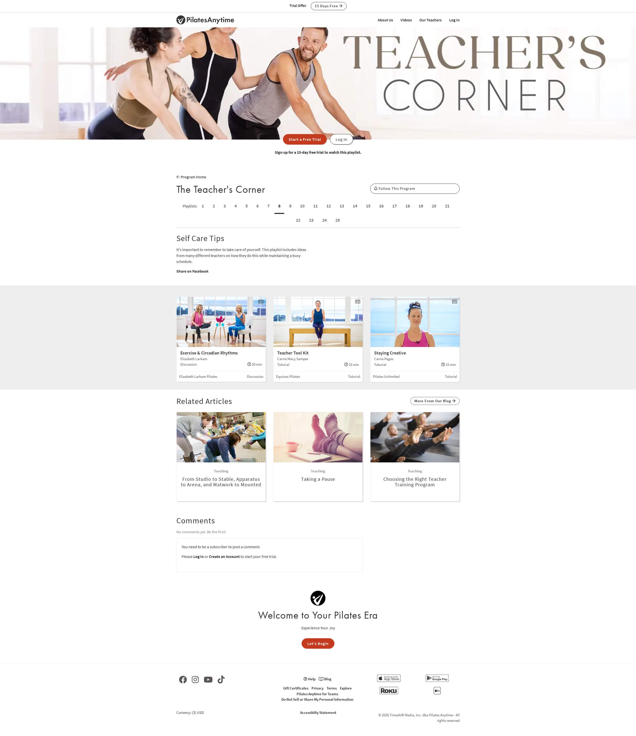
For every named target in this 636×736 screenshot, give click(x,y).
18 (407, 206)
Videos (406, 19)
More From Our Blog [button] (433, 400)
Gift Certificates (295, 688)
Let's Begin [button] (318, 643)
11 (315, 206)
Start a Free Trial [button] (305, 139)
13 (342, 206)
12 (328, 206)
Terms (332, 688)
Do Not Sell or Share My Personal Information (317, 699)
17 (394, 206)
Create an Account (224, 556)
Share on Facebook (192, 271)
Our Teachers (430, 19)
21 (447, 206)
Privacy (317, 688)
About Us (385, 19)
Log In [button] (341, 139)
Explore (346, 688)
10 (302, 206)
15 (368, 206)
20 (434, 206)
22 (298, 220)
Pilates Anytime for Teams (317, 693)
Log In (454, 19)
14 (355, 206)
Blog (327, 679)
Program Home (193, 176)
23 (311, 220)
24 (324, 220)
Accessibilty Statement (318, 712)
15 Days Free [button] (327, 5)
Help (311, 679)
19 (421, 206)
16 (381, 206)
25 (337, 220)
